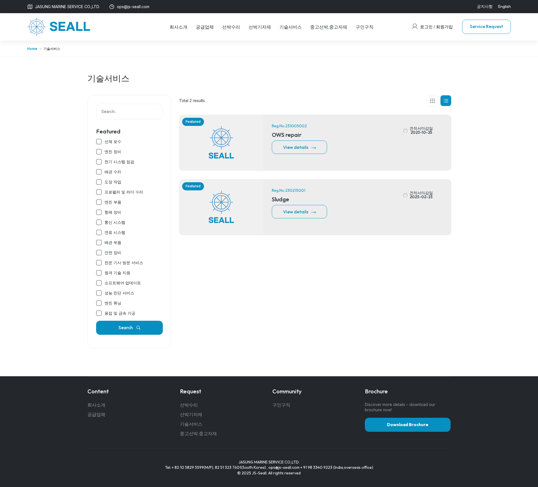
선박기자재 (260, 27)
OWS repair (287, 134)
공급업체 (205, 27)
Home (32, 49)
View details (295, 147)
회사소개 (178, 27)
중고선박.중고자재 (328, 27)
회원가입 (444, 26)
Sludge (280, 199)
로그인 (426, 26)
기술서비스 (290, 27)
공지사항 (485, 6)
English (504, 6)
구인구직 (365, 27)
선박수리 (231, 27)
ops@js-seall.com (284, 467)
